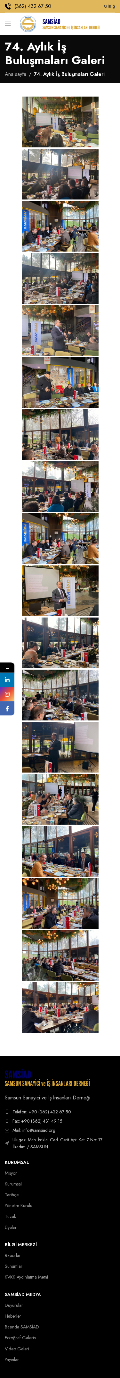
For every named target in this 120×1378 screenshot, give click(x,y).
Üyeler (11, 1227)
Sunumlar (13, 1266)
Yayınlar (12, 1359)
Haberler (13, 1316)
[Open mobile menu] (8, 23)
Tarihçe (12, 1195)
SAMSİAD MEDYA (23, 1294)
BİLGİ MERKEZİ (21, 1244)
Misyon (11, 1173)
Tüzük (10, 1216)
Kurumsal (17, 1162)
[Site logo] (28, 23)
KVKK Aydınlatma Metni (26, 1277)
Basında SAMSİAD (22, 1327)
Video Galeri (17, 1349)
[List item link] (60, 1111)
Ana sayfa (15, 74)
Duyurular (14, 1305)
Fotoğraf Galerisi (20, 1337)
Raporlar (13, 1255)
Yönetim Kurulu (18, 1205)
